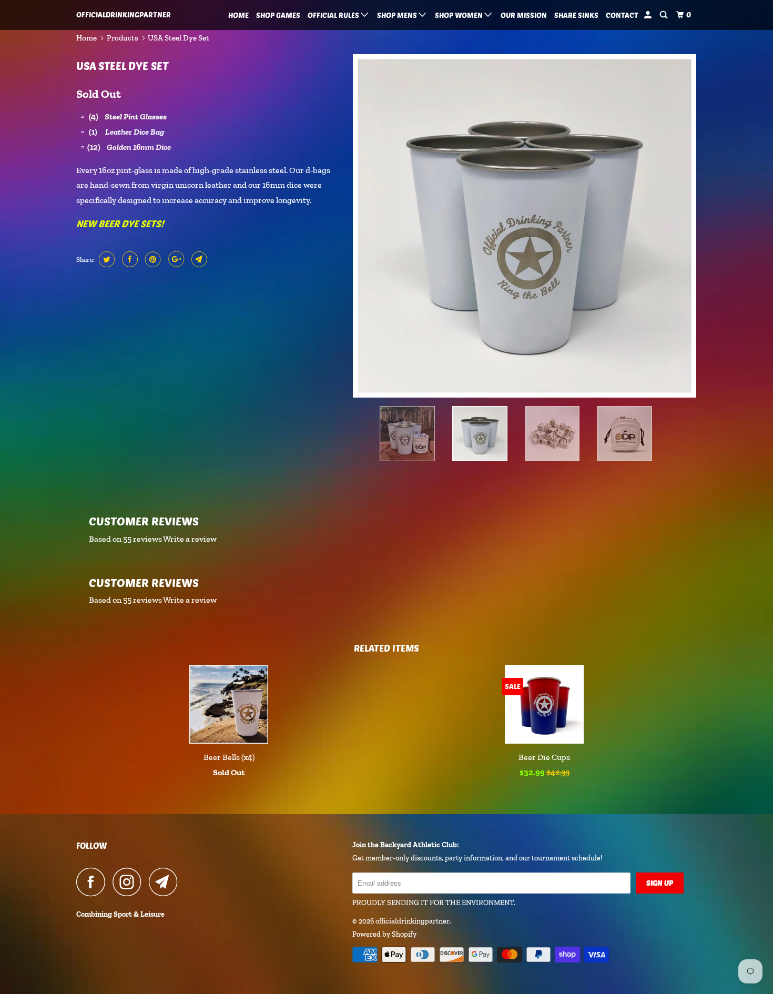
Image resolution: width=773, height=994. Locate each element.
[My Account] (648, 15)
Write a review (190, 539)
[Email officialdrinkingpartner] (166, 881)
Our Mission (524, 15)
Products (122, 38)
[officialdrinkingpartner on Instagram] (130, 881)
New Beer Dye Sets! (120, 223)
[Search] (664, 15)
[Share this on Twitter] (105, 259)
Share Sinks (576, 15)
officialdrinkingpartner (123, 14)
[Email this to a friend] (198, 259)
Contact (622, 15)
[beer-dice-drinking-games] (524, 226)
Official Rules (334, 15)
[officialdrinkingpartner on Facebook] (93, 881)
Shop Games (278, 15)
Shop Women (459, 15)
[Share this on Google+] (175, 259)
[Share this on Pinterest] (152, 259)
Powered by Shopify (384, 934)
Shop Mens (398, 15)
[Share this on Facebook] (128, 259)
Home (238, 15)
